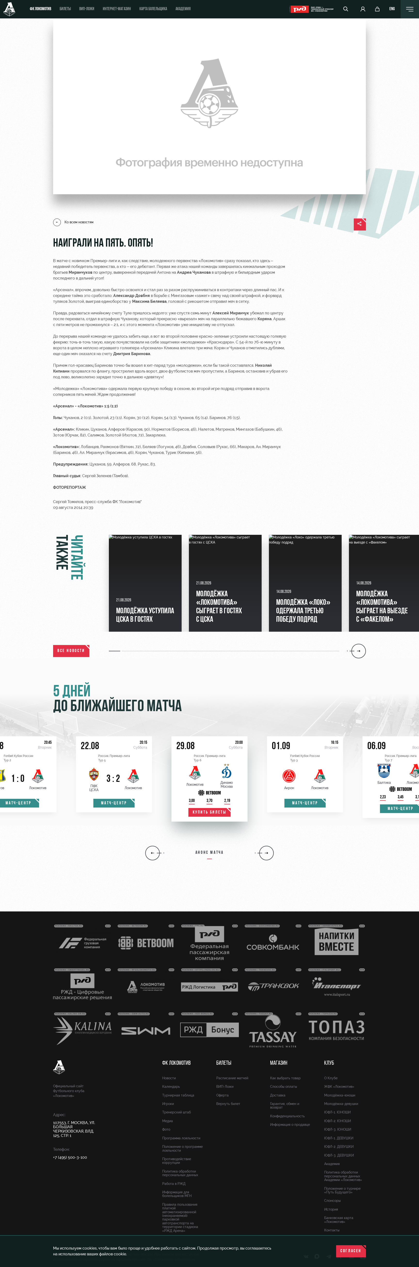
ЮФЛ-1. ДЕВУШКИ (338, 1138)
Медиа (167, 1121)
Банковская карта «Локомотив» (338, 1219)
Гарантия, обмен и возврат (284, 1105)
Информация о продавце (290, 1125)
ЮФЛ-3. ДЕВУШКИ (339, 1155)
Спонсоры (332, 1201)
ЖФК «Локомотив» (339, 1086)
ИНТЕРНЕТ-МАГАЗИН (117, 9)
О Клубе (331, 1078)
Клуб (329, 1063)
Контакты (331, 1230)
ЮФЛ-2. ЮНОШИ (337, 1121)
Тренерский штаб (176, 1112)
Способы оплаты (283, 1086)
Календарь (171, 1086)
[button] (115, 651)
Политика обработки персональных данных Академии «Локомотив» (343, 1176)
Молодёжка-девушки (341, 1104)
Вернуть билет (228, 1104)
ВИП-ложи (86, 9)
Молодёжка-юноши (339, 1095)
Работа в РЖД (173, 1184)
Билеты (65, 9)
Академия (183, 9)
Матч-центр (114, 803)
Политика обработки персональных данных (180, 1173)
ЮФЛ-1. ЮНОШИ (337, 1112)
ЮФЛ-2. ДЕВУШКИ (339, 1147)
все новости (71, 651)
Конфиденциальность (287, 1116)
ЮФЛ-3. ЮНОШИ (337, 1129)
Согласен (351, 1251)
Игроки (168, 1104)
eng (392, 9)
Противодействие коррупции (176, 1161)
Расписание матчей (232, 1078)
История (331, 1209)
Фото (166, 1129)
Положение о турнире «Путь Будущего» (342, 1190)
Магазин (278, 1063)
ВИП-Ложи (225, 1086)
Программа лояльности (181, 1138)
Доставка (277, 1095)
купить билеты (209, 812)
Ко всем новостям (78, 222)
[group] (145, 583)
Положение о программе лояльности (182, 1148)
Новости (169, 1078)
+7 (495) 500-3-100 (70, 1157)
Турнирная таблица (178, 1095)
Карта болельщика (153, 9)
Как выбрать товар (285, 1078)
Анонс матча (209, 853)
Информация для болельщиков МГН (177, 1194)
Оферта (222, 1095)
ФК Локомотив (40, 9)
